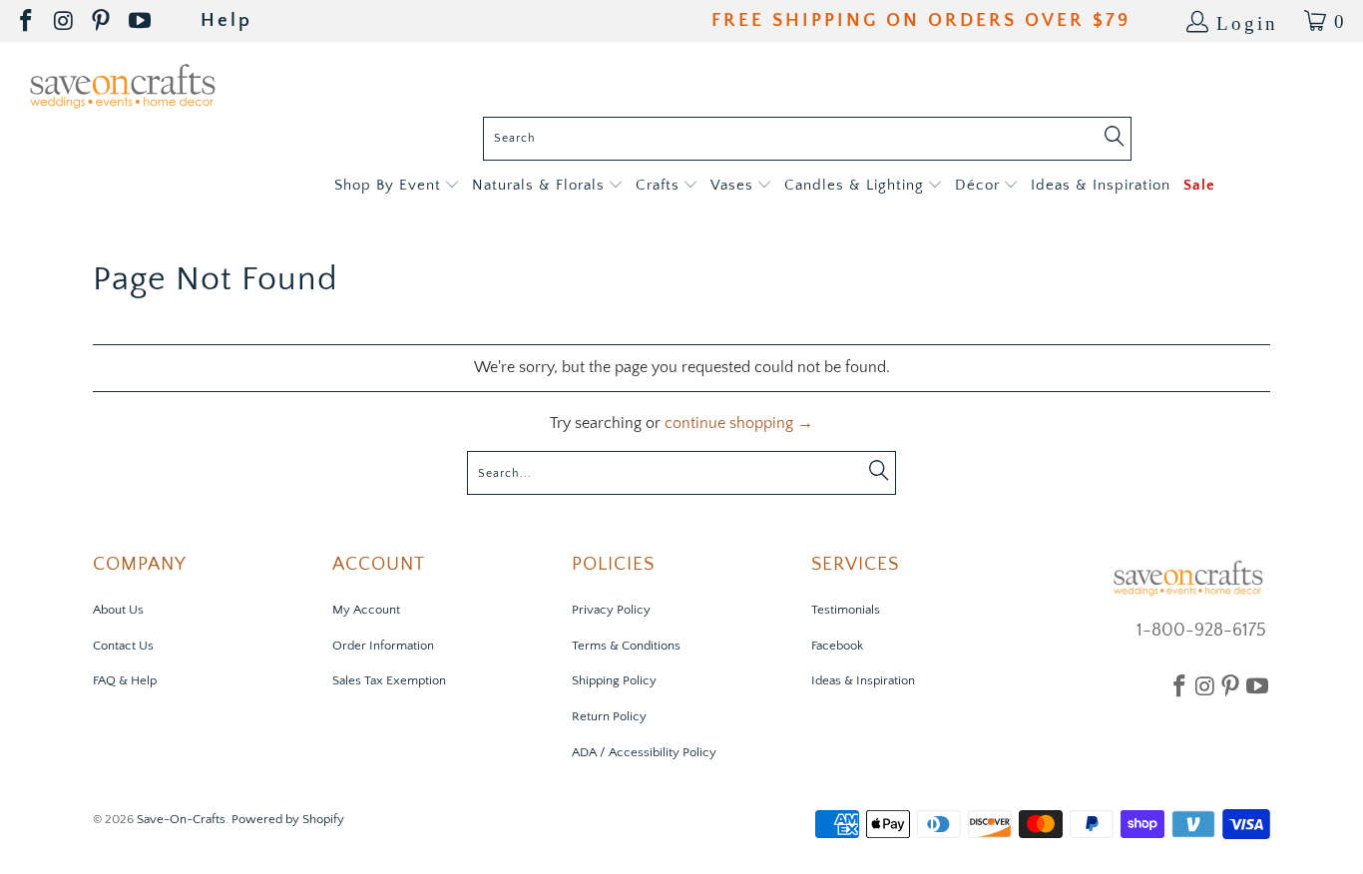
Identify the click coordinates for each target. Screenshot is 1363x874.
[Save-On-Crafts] (122, 84)
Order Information (383, 646)
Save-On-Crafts (181, 819)
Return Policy (609, 716)
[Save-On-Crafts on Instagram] (65, 21)
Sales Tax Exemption (389, 680)
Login (1247, 21)
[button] (396, 186)
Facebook (837, 646)
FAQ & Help (125, 680)
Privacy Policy (611, 610)
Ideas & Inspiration (863, 680)
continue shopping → (739, 423)
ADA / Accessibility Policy (644, 752)
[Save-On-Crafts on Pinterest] (102, 21)
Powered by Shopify (287, 819)
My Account (366, 610)
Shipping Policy (614, 680)
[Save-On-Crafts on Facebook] (27, 21)
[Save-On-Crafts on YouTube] (141, 21)
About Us (118, 610)
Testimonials (845, 610)
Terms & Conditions (626, 646)
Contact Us (123, 646)
